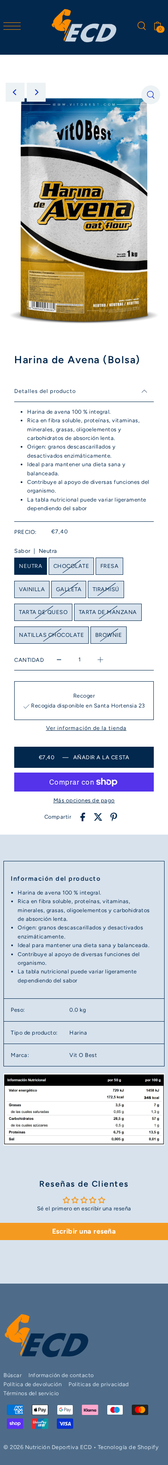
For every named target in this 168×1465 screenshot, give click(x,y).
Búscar (12, 1375)
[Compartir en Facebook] (82, 817)
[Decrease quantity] (59, 659)
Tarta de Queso (43, 612)
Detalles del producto (45, 391)
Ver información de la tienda (86, 728)
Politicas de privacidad (98, 1384)
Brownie (108, 635)
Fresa (109, 566)
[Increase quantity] (100, 659)
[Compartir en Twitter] (98, 817)
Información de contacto (61, 1375)
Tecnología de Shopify (128, 1447)
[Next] (36, 92)
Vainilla (32, 589)
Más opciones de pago (84, 800)
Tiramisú (106, 589)
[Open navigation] (14, 25)
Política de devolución (32, 1384)
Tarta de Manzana (108, 612)
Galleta (69, 589)
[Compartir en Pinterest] (113, 817)
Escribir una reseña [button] (84, 1231)
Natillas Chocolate (51, 635)
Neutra (30, 566)
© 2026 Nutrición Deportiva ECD (47, 1447)
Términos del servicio (31, 1393)
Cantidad (29, 660)
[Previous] (15, 92)
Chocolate (71, 566)
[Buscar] (141, 25)
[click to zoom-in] (150, 94)
